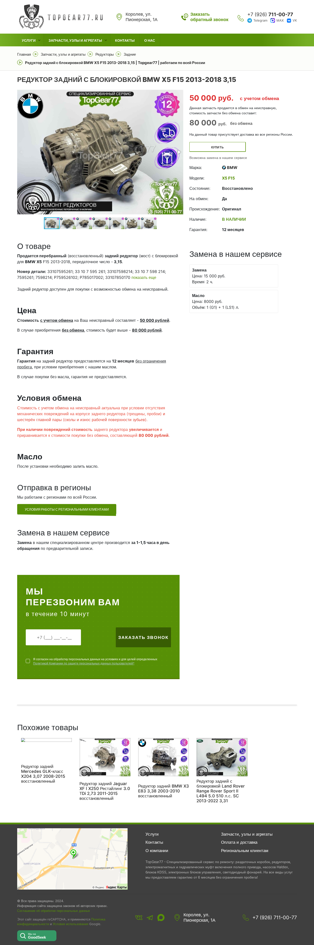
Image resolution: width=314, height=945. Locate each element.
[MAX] (161, 917)
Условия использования (70, 924)
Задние (130, 54)
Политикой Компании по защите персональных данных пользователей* (83, 663)
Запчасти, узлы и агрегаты (75, 40)
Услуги (29, 40)
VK (295, 20)
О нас (149, 40)
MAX (280, 20)
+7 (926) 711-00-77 (274, 917)
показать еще (143, 277)
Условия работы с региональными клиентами (67, 509)
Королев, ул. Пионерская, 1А (199, 917)
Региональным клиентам (244, 850)
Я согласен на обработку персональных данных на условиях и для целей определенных (95, 661)
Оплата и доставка (239, 842)
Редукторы (104, 54)
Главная (24, 54)
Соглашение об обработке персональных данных (53, 911)
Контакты (125, 40)
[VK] (139, 917)
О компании (156, 850)
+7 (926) (270, 14)
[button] (179, 152)
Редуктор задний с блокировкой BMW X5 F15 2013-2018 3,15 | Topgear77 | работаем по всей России (115, 62)
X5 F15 (228, 178)
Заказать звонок (143, 637)
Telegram (260, 20)
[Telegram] (150, 917)
